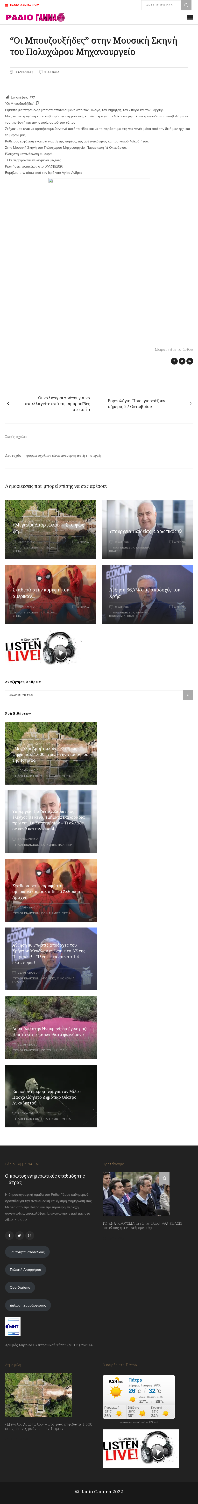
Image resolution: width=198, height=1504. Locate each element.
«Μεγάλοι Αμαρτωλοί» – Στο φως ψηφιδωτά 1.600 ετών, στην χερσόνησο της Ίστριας (50, 754)
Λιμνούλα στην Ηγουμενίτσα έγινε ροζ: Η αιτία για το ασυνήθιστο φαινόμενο (49, 1031)
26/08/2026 (26, 770)
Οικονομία (117, 616)
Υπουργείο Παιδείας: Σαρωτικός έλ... (147, 531)
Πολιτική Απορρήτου (25, 1270)
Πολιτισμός (48, 547)
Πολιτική (116, 551)
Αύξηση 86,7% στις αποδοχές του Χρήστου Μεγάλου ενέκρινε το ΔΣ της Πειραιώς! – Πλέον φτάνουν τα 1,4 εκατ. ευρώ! (48, 953)
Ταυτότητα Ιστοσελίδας (27, 1252)
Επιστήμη (49, 1050)
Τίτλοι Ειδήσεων (25, 547)
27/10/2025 (24, 71)
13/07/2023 (116, 1238)
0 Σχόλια (52, 71)
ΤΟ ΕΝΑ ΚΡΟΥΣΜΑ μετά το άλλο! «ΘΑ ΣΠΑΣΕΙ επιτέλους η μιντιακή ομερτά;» (143, 1225)
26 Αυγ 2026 (25, 542)
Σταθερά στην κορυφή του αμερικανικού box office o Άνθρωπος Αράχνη (48, 891)
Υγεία (17, 551)
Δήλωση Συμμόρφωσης (28, 1305)
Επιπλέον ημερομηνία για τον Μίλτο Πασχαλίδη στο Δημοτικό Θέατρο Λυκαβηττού (46, 1097)
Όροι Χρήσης (20, 1287)
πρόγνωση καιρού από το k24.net (139, 1422)
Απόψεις (142, 612)
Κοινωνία (143, 547)
